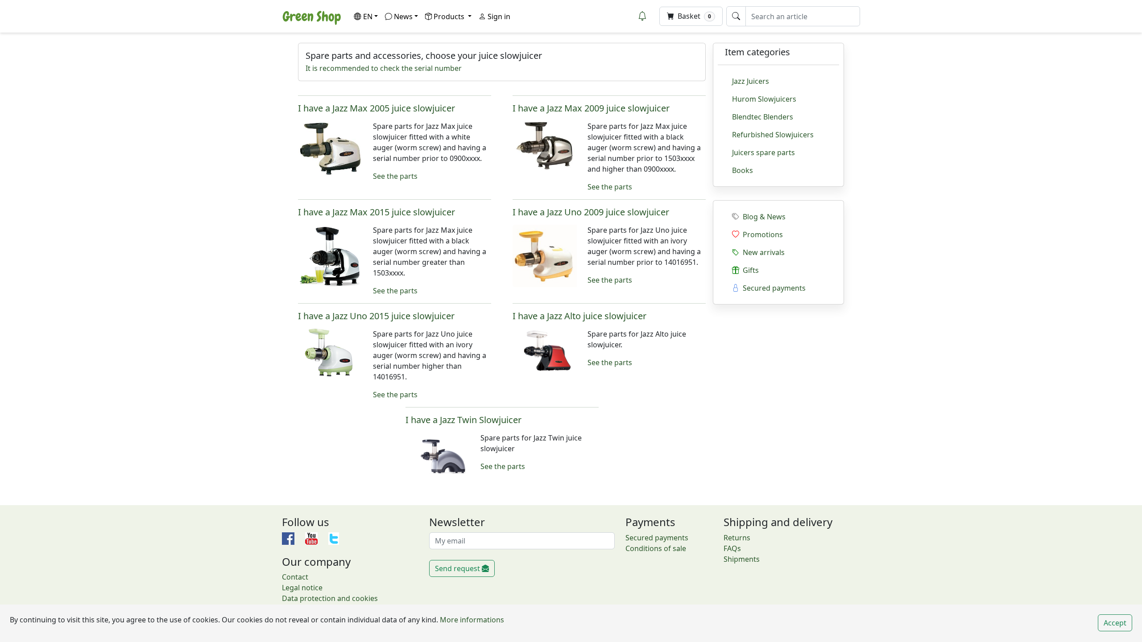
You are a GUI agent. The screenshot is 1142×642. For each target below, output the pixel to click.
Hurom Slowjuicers (764, 99)
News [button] (403, 16)
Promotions (761, 234)
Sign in (498, 16)
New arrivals (762, 252)
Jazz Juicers (750, 81)
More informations (471, 620)
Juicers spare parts (763, 152)
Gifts (749, 270)
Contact (295, 577)
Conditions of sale (655, 548)
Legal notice (302, 588)
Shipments (742, 559)
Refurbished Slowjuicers (773, 135)
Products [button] (450, 16)
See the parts (395, 176)
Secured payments (772, 288)
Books (742, 170)
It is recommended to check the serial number (384, 68)
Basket (693, 16)
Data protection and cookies (330, 598)
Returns (737, 538)
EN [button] (367, 16)
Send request (458, 568)
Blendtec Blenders (762, 117)
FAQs (732, 548)
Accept (1115, 623)
